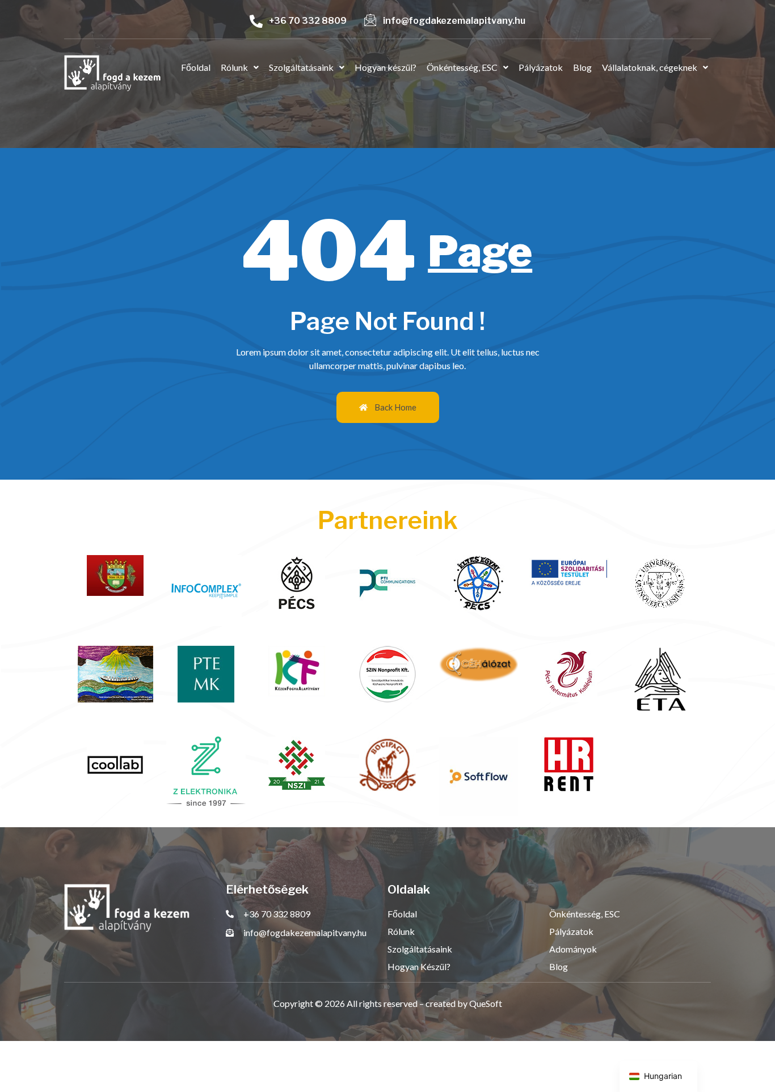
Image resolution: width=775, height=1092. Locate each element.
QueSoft (485, 1003)
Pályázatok (541, 67)
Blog (582, 67)
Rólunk (234, 67)
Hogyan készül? (385, 67)
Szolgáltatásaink (301, 67)
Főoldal (195, 67)
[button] (240, 67)
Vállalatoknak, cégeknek (649, 67)
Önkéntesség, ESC (462, 67)
